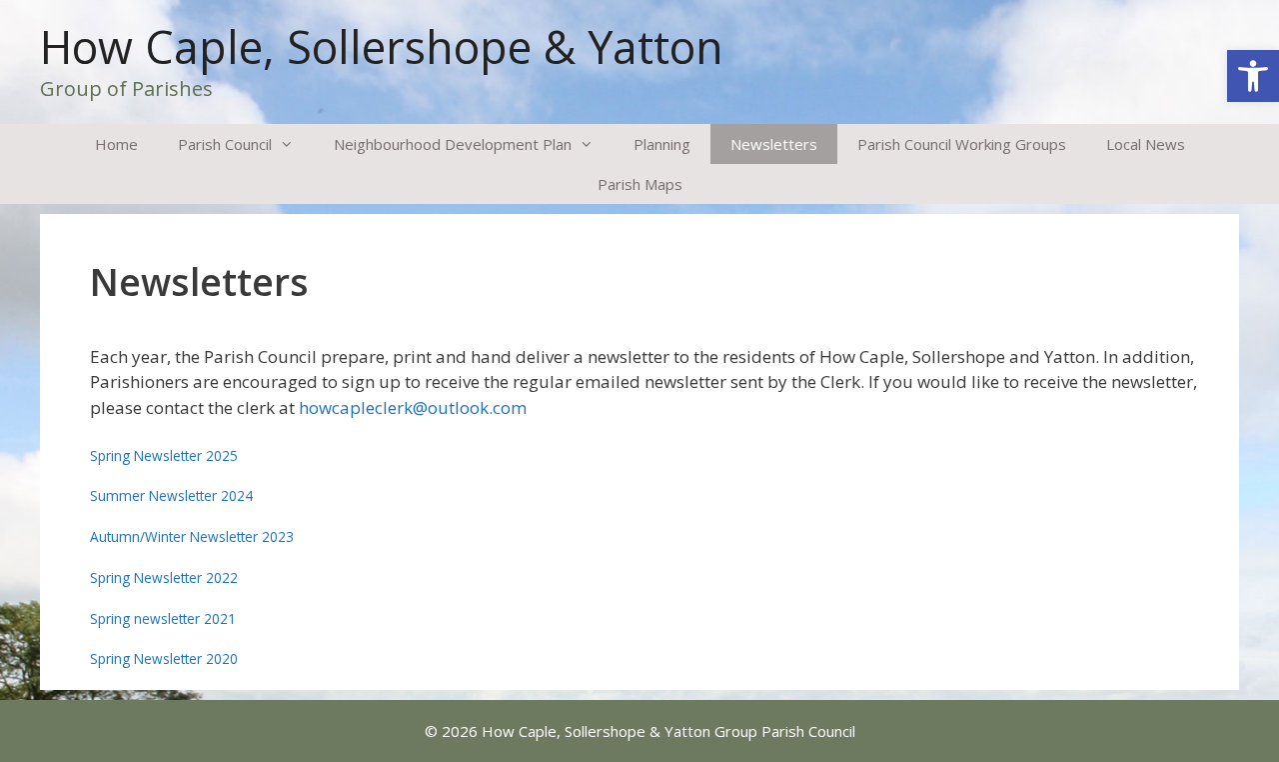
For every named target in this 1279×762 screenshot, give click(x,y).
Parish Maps (640, 184)
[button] (1253, 76)
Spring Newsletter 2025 (164, 455)
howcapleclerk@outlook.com (413, 407)
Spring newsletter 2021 (163, 618)
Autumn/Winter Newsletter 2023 (192, 536)
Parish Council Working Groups (961, 144)
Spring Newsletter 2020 (164, 658)
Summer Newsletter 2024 (171, 495)
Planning (662, 144)
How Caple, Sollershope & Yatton (381, 46)
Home (116, 144)
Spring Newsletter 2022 (164, 577)
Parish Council (225, 144)
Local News (1145, 144)
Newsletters (773, 144)
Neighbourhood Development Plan (453, 144)
